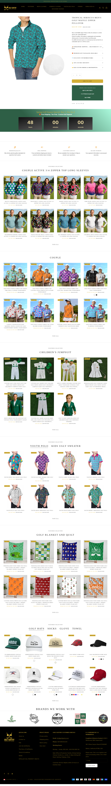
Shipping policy (44, 739)
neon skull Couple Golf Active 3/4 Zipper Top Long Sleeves (42, 202)
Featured (31, 6)
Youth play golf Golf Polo (15, 510)
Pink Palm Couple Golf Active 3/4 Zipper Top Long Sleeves (95, 202)
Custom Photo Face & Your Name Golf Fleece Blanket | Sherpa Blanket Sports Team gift (69, 602)
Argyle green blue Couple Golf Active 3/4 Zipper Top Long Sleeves (15, 202)
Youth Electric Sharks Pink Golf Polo (42, 478)
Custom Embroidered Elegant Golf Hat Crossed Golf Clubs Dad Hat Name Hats (98, 688)
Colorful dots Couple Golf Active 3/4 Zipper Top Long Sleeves (95, 235)
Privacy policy (44, 736)
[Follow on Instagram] (8, 773)
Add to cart (87, 81)
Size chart (42, 746)
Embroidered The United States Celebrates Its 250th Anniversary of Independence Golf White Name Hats (12, 688)
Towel (77, 628)
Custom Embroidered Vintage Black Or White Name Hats (56, 688)
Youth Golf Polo (69, 6)
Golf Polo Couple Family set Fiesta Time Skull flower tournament (15, 289)
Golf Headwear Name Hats (98, 654)
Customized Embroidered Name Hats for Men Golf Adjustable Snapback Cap (76, 688)
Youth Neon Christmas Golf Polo (42, 510)
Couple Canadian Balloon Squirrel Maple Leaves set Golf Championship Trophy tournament (15, 326)
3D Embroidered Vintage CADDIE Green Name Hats (13, 655)
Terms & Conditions (24, 752)
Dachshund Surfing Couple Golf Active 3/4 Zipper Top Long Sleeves (15, 235)
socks (52, 628)
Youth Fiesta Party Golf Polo (69, 510)
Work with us (90, 6)
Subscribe (91, 765)
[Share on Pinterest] (81, 103)
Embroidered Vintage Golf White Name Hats (34, 655)
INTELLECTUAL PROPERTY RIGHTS (29, 759)
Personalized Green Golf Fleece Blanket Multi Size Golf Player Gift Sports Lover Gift (42, 567)
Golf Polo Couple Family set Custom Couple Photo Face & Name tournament (42, 290)
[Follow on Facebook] (4, 773)
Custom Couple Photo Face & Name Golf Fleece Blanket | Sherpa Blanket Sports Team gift (15, 602)
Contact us (22, 739)
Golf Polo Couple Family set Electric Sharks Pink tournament (68, 289)
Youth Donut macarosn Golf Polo (15, 477)
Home (23, 6)
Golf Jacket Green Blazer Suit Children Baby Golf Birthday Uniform (69, 420)
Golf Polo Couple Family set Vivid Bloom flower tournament (42, 325)
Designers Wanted (58, 8)
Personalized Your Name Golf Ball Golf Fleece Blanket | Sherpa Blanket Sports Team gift (15, 567)
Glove (64, 628)
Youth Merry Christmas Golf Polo (95, 510)
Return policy (43, 742)
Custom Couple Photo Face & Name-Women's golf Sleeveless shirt (68, 325)
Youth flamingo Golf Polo (95, 477)
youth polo (39, 446)
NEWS (20, 755)
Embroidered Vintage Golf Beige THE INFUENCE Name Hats (55, 656)
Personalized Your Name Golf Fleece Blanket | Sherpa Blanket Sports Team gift (42, 602)
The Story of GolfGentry (26, 749)
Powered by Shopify (53, 779)
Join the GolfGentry (24, 746)
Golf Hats (36, 628)
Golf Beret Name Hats (77, 654)
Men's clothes (41, 6)
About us (21, 736)
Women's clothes (55, 6)
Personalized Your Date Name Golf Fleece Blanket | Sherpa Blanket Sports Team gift (95, 567)
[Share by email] (83, 103)
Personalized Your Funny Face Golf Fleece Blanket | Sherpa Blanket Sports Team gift (69, 567)
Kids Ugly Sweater (66, 446)
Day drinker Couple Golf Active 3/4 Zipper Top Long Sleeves (69, 235)
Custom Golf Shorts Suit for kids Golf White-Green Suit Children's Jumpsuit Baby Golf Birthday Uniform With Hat (42, 385)
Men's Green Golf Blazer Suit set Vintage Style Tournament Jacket (15, 419)
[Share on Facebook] (76, 103)
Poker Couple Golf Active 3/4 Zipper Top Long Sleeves (69, 202)
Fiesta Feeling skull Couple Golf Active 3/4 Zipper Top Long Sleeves (42, 235)
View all (55, 244)
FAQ (20, 742)
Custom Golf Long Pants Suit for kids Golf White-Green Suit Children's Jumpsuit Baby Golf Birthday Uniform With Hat (15, 385)
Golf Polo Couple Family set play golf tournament (95, 289)
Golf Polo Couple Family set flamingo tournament (95, 325)
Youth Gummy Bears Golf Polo (69, 477)
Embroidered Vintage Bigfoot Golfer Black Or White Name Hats (34, 688)
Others (80, 6)
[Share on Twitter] (79, 103)
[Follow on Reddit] (12, 773)
